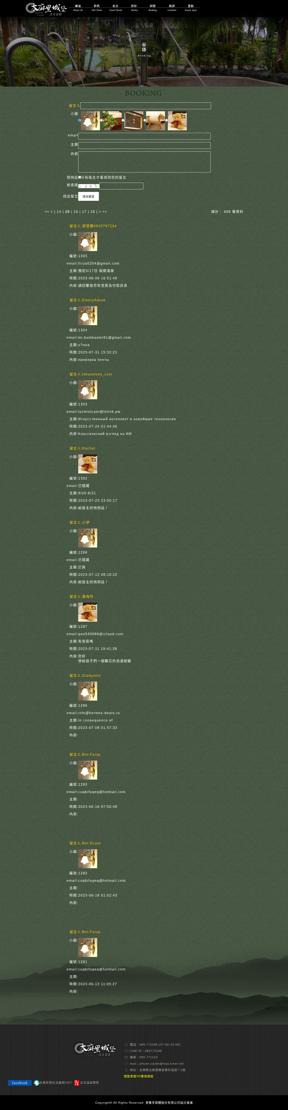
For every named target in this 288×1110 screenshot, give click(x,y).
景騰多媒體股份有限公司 (162, 1102)
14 (59, 211)
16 (76, 211)
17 (84, 211)
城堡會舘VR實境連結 (138, 1076)
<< (48, 211)
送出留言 (88, 196)
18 (92, 211)
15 (67, 211)
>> (104, 211)
